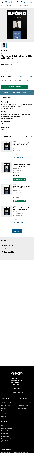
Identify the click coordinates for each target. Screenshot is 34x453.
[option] (4, 45)
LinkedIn (3, 416)
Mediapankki (5, 436)
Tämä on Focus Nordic (25, 403)
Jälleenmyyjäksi (23, 405)
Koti (2, 5)
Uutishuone (4, 433)
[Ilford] (4, 50)
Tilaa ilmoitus (20, 157)
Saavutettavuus (22, 408)
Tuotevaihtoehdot (6, 76)
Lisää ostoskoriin (16, 86)
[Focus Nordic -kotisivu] (8, 2)
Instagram (4, 408)
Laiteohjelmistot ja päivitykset (6, 440)
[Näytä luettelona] (31, 136)
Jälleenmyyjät (29, 2)
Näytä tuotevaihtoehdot (26, 77)
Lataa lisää (17, 231)
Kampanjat (4, 431)
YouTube (3, 413)
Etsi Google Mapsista (17, 392)
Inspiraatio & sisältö (7, 428)
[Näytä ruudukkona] (28, 136)
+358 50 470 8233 (6, 405)
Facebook (4, 411)
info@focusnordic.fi (7, 403)
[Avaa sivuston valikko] (3, 2)
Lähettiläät (4, 425)
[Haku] (18, 2)
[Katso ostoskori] (21, 2)
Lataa (5, 248)
